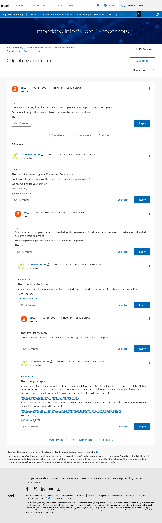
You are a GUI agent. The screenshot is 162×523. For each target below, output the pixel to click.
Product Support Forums (39, 47)
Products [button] (22, 5)
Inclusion (140, 478)
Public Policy (33, 482)
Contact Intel (57, 478)
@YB (21, 169)
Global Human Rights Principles (48, 509)
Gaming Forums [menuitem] (117, 14)
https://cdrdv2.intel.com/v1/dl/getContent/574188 (50, 397)
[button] (149, 88)
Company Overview (37, 478)
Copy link (123, 199)
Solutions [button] (57, 5)
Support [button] (39, 5)
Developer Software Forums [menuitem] (55, 14)
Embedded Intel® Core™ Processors (24, 51)
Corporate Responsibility (119, 478)
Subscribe (143, 60)
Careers (98, 478)
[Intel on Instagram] (58, 489)
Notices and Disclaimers (36, 507)
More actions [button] (140, 70)
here (98, 452)
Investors (87, 478)
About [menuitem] (33, 14)
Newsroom (73, 478)
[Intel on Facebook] (27, 489)
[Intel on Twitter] (35, 489)
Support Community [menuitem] (13, 14)
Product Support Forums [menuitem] (89, 14)
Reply (142, 123)
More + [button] (73, 5)
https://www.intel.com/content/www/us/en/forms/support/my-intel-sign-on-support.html (71, 410)
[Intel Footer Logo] (11, 495)
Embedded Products (64, 47)
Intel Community (15, 47)
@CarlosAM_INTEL (22, 193)
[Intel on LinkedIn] (43, 489)
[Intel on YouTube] (51, 489)
